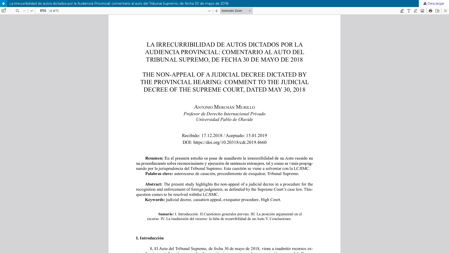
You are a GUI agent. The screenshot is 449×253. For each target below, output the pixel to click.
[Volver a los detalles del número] (3, 3)
